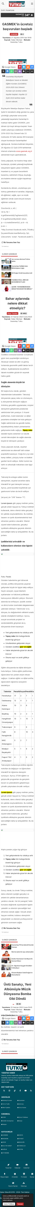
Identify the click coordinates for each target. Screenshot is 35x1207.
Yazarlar (8, 1168)
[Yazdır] (20, 71)
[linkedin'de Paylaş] (7, 71)
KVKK (4, 1117)
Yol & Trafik (6, 1104)
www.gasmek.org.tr (24, 151)
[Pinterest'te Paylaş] (20, 67)
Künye (20, 1121)
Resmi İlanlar (13, 1186)
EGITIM (21, 1149)
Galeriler (26, 1168)
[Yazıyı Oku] (24, 71)
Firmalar (24, 1177)
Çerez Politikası (23, 1117)
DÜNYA (21, 1135)
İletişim (5, 1124)
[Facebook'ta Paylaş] (32, 67)
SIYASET (21, 1138)
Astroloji (21, 1104)
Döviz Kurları (22, 1107)
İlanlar (32, 1177)
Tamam (20, 1204)
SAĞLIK (5, 1149)
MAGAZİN (21, 1142)
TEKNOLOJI (22, 1146)
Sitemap (24, 1186)
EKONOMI (5, 1138)
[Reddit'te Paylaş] (28, 67)
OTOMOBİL (6, 1153)
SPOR (4, 1142)
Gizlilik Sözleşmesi (8, 1121)
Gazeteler (22, 1100)
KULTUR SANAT (7, 1146)
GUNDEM (5, 1135)
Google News (9, 67)
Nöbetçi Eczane (7, 1100)
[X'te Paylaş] (3, 71)
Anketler (15, 1177)
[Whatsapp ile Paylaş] (12, 71)
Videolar (17, 1168)
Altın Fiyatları (6, 1107)
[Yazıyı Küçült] (28, 71)
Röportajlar (4, 1177)
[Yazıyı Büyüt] (32, 71)
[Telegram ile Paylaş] (24, 67)
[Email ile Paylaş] (16, 71)
